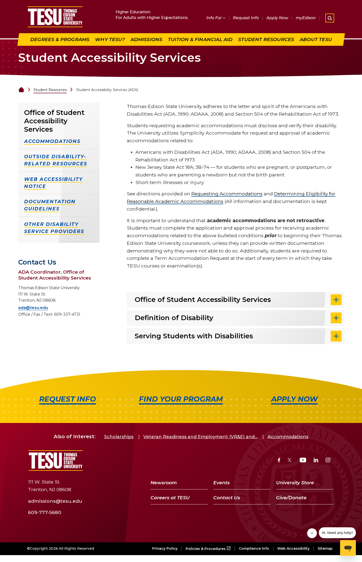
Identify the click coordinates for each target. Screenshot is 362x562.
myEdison (306, 18)
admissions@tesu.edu (55, 501)
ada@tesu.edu (33, 307)
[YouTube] (303, 461)
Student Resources (50, 90)
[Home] (21, 90)
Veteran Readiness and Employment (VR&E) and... (200, 436)
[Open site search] (329, 18)
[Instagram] (328, 461)
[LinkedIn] (316, 461)
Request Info (246, 18)
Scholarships (118, 436)
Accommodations (287, 436)
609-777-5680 (44, 512)
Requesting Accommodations (227, 194)
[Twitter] (290, 461)
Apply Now (277, 18)
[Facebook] (279, 461)
